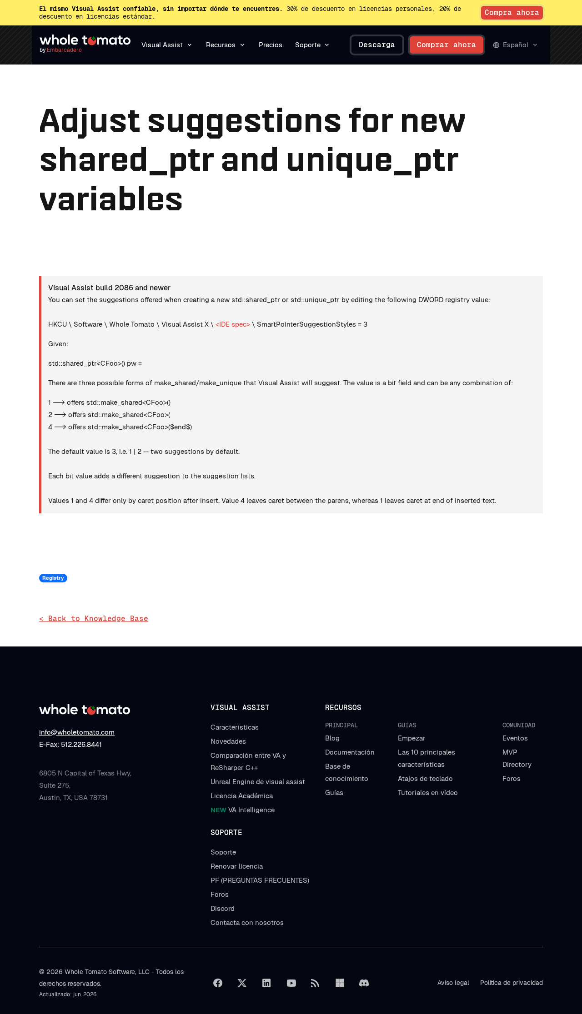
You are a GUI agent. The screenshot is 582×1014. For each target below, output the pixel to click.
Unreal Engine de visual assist (258, 781)
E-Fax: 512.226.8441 (70, 744)
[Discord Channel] (364, 983)
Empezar (412, 738)
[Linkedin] (266, 983)
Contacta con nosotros (247, 922)
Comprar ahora (446, 45)
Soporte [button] (308, 44)
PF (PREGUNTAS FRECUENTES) (260, 880)
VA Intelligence (243, 809)
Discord (223, 908)
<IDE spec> (233, 324)
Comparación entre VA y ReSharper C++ (248, 761)
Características (235, 727)
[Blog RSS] (315, 983)
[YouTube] (291, 983)
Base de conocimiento (346, 772)
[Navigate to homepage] (85, 40)
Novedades (228, 741)
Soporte (223, 852)
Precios (270, 44)
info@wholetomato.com (77, 732)
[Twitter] (242, 983)
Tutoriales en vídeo (428, 792)
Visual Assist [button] (162, 44)
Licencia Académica (242, 795)
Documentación (350, 752)
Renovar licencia (237, 866)
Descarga (377, 45)
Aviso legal (453, 983)
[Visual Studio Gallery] (339, 983)
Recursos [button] (221, 44)
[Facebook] (218, 983)
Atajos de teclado (425, 778)
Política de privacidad (511, 983)
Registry (53, 578)
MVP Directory (517, 758)
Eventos (515, 738)
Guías (334, 792)
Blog (332, 738)
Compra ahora (512, 12)
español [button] (515, 44)
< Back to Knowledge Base (93, 618)
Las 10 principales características (426, 758)
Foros (511, 778)
